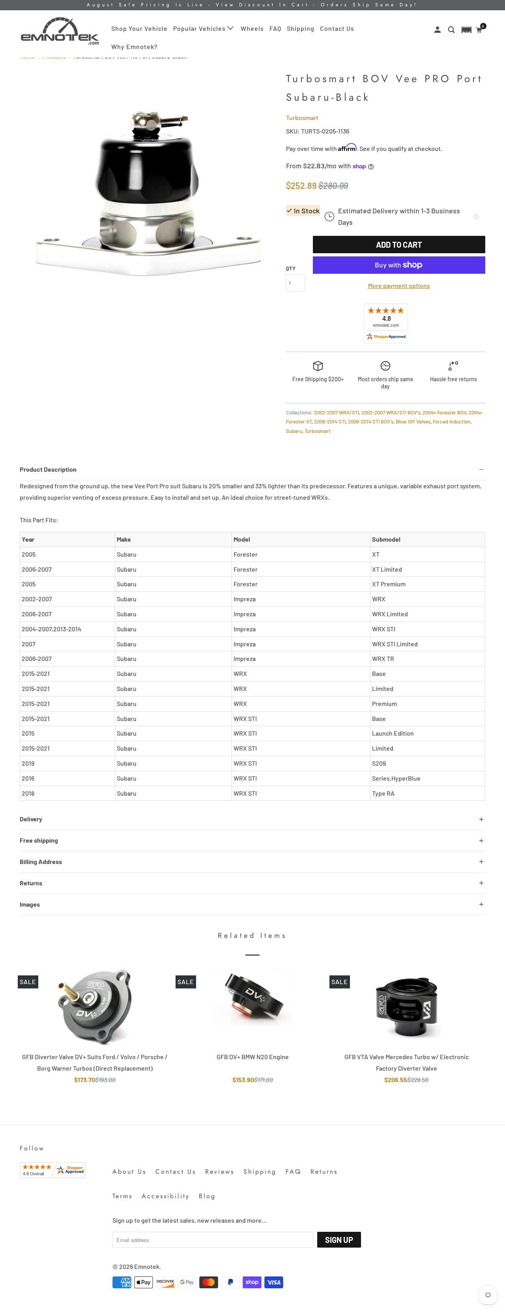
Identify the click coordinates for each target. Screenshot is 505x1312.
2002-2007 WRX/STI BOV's (390, 412)
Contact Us (337, 28)
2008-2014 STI (330, 421)
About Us (129, 1171)
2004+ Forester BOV (444, 412)
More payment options (399, 285)
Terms (122, 1196)
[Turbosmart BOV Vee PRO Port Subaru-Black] (149, 197)
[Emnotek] (60, 31)
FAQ (275, 28)
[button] (466, 30)
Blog (207, 1196)
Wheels (252, 28)
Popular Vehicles (200, 28)
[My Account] (438, 30)
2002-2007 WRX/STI (336, 412)
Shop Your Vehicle (139, 28)
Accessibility (166, 1196)
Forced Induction (451, 421)
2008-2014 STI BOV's (370, 421)
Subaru (294, 431)
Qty (291, 268)
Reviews (219, 1171)
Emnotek (146, 1266)
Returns (324, 1171)
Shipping (300, 28)
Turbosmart (302, 117)
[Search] (452, 30)
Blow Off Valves (413, 421)
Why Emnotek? (134, 46)
